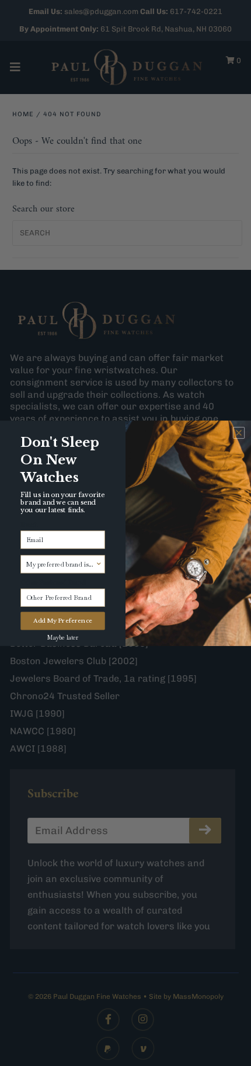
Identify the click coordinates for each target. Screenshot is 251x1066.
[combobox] (61, 563)
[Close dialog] (239, 433)
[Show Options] (99, 563)
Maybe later (62, 637)
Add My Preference (62, 620)
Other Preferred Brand (53, 582)
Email (28, 524)
